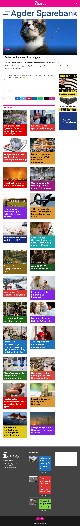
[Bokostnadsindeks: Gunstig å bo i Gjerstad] (42, 390)
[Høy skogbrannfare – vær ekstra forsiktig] (15, 174)
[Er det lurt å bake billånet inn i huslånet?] (42, 283)
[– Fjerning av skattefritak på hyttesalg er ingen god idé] (15, 200)
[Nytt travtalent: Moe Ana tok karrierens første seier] (33, 479)
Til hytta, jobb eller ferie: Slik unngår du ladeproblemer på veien (41, 213)
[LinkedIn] (4, 83)
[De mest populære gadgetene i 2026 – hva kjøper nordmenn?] (42, 145)
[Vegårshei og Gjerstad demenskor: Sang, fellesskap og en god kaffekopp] (42, 228)
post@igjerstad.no (11, 467)
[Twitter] (4, 79)
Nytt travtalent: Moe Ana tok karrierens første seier (45, 485)
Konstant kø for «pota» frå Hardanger (42, 127)
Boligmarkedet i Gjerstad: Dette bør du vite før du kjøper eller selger (14, 130)
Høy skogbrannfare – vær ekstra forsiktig (14, 184)
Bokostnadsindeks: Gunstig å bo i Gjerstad (40, 401)
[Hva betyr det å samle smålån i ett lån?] (15, 228)
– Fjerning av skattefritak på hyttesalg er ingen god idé (13, 213)
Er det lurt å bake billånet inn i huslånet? (40, 294)
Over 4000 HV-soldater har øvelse (41, 267)
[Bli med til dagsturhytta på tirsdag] (33, 502)
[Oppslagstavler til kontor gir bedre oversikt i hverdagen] (42, 174)
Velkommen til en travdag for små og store (45, 463)
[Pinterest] (4, 87)
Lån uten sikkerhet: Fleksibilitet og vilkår (42, 319)
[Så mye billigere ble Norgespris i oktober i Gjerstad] (42, 418)
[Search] (77, 3)
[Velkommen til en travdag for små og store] (33, 459)
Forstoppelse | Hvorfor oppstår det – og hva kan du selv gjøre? (15, 403)
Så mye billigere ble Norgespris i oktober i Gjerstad (42, 430)
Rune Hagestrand (10, 51)
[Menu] (3, 3)
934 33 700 (10, 465)
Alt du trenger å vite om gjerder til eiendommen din (14, 375)
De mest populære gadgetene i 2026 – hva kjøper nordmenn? (41, 158)
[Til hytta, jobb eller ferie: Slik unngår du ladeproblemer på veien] (42, 200)
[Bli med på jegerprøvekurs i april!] (15, 257)
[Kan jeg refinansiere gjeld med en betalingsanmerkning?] (15, 145)
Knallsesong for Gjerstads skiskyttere (14, 293)
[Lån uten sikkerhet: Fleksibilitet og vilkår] (42, 309)
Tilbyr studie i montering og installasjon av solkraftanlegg (11, 431)
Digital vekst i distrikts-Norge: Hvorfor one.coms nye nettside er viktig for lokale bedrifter (14, 347)
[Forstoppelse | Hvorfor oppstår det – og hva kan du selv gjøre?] (15, 390)
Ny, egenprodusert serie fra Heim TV (13, 319)
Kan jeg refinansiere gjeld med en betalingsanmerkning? (15, 157)
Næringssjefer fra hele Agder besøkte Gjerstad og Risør (41, 375)
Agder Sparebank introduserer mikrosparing (40, 344)
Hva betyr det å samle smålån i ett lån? (15, 239)
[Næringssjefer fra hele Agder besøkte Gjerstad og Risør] (42, 364)
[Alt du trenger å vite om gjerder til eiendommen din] (15, 364)
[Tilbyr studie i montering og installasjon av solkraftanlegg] (15, 418)
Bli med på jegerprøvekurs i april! (12, 268)
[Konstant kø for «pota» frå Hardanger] (42, 117)
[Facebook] (4, 75)
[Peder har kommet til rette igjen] (40, 36)
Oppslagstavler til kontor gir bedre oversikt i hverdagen (41, 185)
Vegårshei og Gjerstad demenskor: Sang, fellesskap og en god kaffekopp (42, 241)
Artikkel (8, 49)
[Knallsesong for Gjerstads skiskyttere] (15, 283)
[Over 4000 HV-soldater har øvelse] (42, 257)
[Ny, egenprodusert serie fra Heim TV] (15, 309)
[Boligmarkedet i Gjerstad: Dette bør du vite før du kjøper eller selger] (15, 117)
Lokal (10, 90)
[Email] (4, 91)
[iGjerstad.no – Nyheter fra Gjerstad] (40, 3)
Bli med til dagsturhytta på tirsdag (46, 504)
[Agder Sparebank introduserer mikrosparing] (42, 333)
